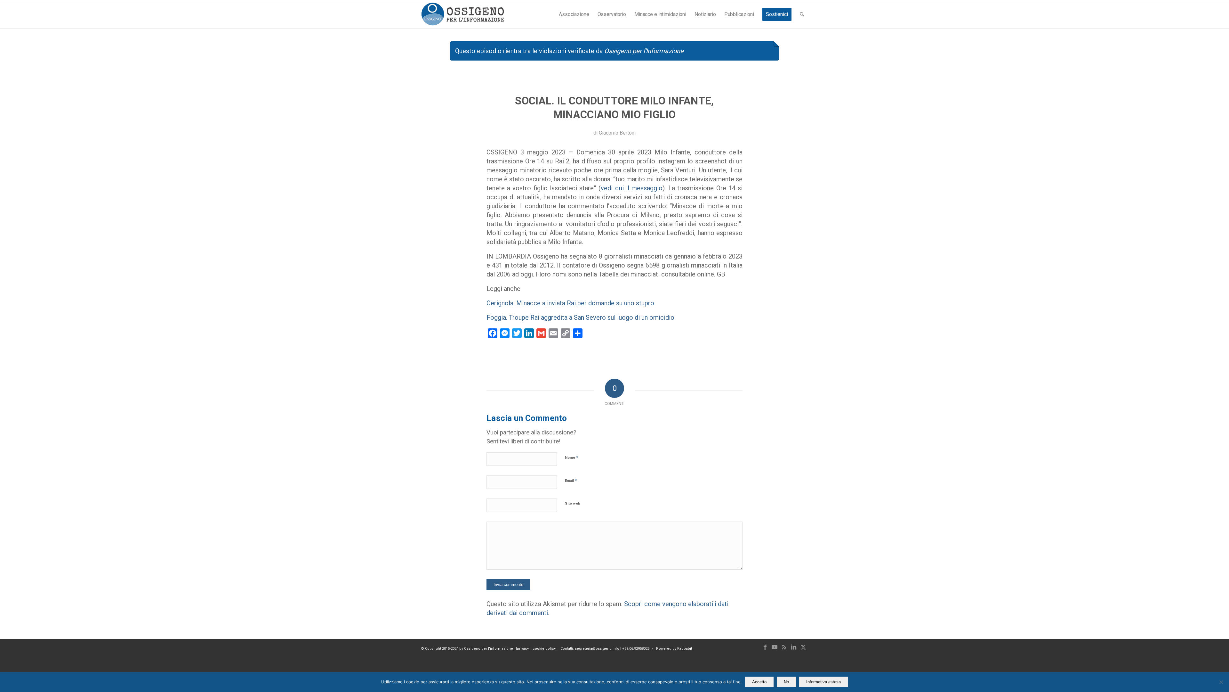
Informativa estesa (823, 682)
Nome (571, 457)
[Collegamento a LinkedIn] (794, 647)
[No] (1221, 682)
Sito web (572, 503)
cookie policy (545, 649)
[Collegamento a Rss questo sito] (784, 647)
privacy (523, 649)
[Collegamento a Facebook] (765, 647)
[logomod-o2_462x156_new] (462, 14)
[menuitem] (574, 14)
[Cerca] (802, 14)
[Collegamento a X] (803, 647)
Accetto (759, 682)
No (786, 682)
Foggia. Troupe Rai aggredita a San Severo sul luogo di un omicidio (580, 317)
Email (571, 480)
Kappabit (684, 649)
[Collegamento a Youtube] (774, 647)
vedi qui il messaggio (632, 188)
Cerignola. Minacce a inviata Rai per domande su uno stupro (570, 303)
